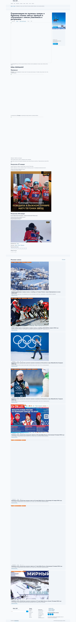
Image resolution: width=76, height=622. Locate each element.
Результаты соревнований (23, 369)
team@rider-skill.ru (51, 608)
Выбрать (56, 27)
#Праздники (22, 245)
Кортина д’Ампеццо (35, 369)
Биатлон (21, 21)
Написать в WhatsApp (52, 609)
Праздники (24, 21)
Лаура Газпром (29, 262)
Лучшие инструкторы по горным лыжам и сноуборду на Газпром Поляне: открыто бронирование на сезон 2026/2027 (35, 292)
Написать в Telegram (51, 610)
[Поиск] (27, 611)
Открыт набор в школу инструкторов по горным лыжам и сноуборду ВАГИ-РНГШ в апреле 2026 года (34, 328)
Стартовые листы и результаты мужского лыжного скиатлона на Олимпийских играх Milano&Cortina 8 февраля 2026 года (37, 363)
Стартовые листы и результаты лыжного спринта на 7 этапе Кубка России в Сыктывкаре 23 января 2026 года (36, 566)
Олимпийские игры (17, 369)
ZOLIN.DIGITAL (16, 620)
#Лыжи (19, 245)
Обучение (16, 262)
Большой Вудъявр (30, 298)
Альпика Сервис (24, 262)
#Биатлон (16, 245)
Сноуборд (20, 262)
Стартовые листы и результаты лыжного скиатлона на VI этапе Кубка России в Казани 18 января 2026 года (36, 601)
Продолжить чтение (14, 295)
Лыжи (22, 21)
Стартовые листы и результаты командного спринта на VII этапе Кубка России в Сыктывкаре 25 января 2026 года (37, 435)
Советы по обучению (24, 298)
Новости (17, 21)
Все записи (63, 259)
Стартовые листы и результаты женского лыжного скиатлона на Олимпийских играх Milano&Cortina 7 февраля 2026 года (37, 399)
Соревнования (29, 369)
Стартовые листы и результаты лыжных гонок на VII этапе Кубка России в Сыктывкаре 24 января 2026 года (36, 500)
